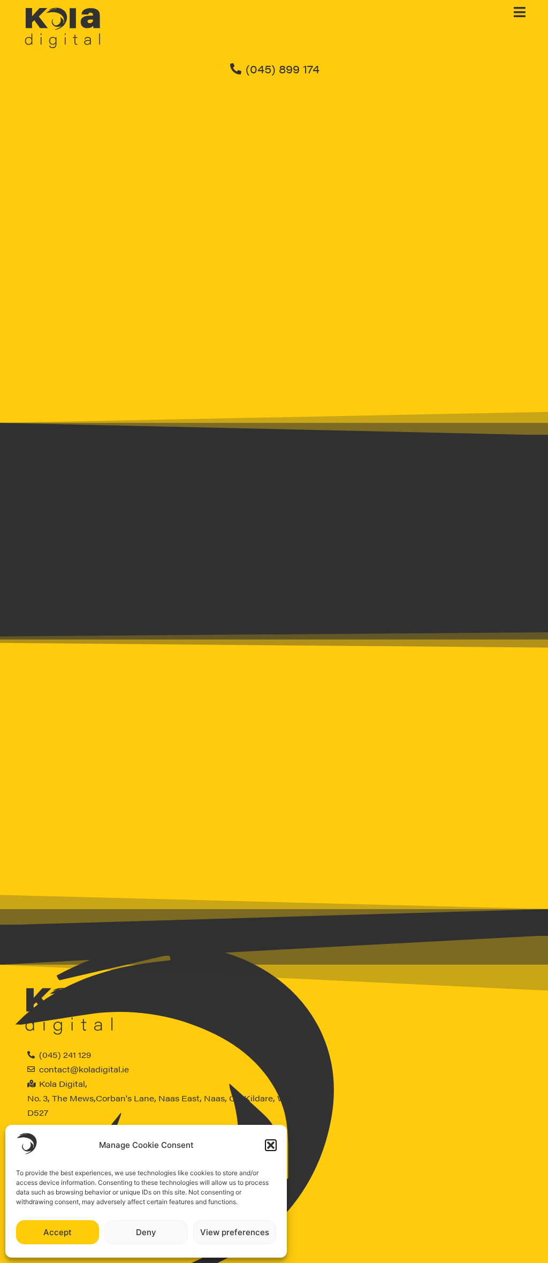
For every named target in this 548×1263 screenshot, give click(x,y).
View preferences (234, 1232)
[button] (270, 1145)
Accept (57, 1232)
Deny (146, 1232)
